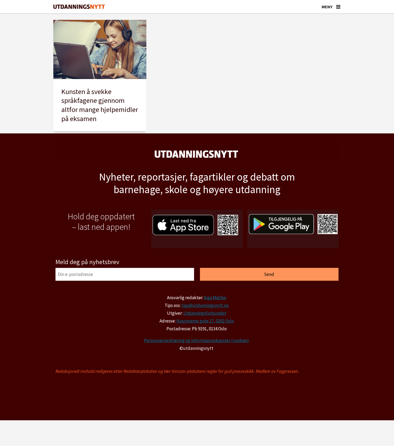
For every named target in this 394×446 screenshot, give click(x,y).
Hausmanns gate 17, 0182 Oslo (205, 321)
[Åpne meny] (338, 7)
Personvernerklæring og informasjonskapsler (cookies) (196, 340)
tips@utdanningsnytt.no (205, 305)
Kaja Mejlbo (215, 298)
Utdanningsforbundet (204, 313)
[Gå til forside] (79, 7)
